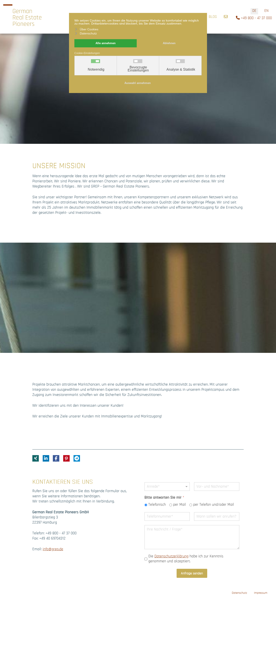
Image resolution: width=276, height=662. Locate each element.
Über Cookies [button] (89, 29)
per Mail (179, 505)
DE (254, 11)
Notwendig (96, 69)
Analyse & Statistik (180, 69)
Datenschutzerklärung (171, 556)
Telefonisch (157, 505)
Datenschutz (239, 592)
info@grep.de (53, 549)
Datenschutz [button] (88, 33)
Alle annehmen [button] (106, 43)
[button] (35, 458)
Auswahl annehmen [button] (137, 83)
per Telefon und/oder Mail (213, 505)
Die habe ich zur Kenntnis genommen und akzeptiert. (185, 558)
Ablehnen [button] (169, 43)
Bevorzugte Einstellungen (138, 69)
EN (266, 11)
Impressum (260, 592)
